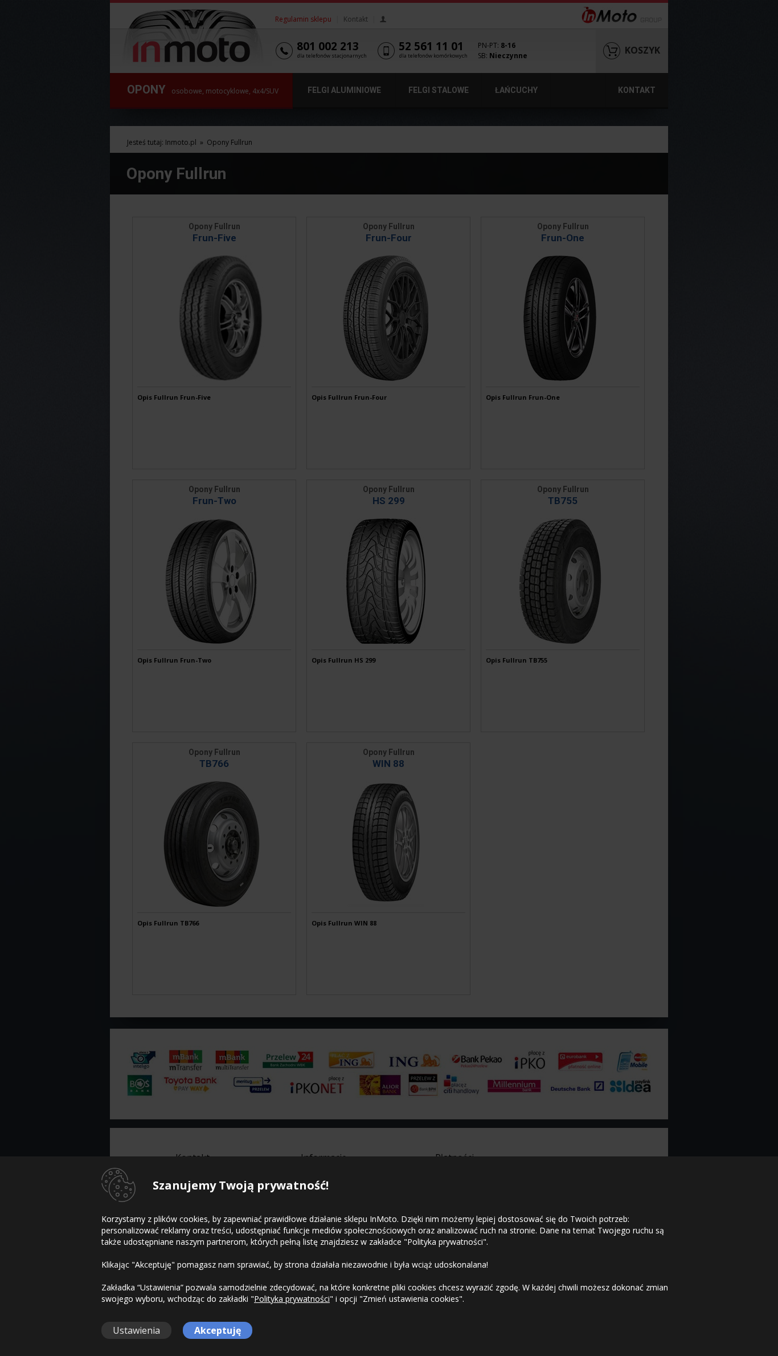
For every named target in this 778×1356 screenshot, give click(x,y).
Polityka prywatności (292, 1298)
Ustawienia (136, 1330)
